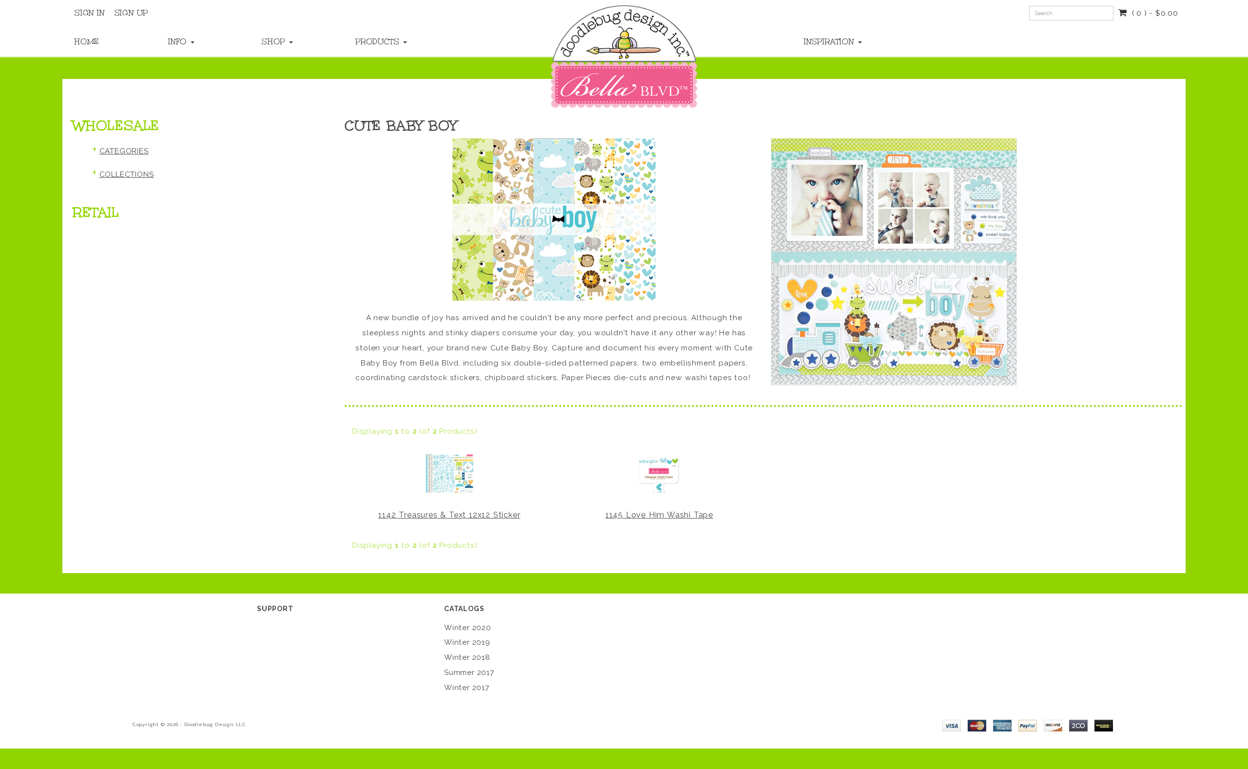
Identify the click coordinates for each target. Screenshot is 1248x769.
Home (87, 41)
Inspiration (830, 41)
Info (179, 41)
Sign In (90, 13)
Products (378, 41)
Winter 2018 (467, 657)
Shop (275, 41)
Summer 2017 (469, 672)
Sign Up (132, 13)
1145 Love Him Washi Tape (659, 514)
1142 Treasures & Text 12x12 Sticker (449, 514)
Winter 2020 (467, 627)
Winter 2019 (467, 642)
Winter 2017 (466, 687)
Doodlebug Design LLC (215, 724)
